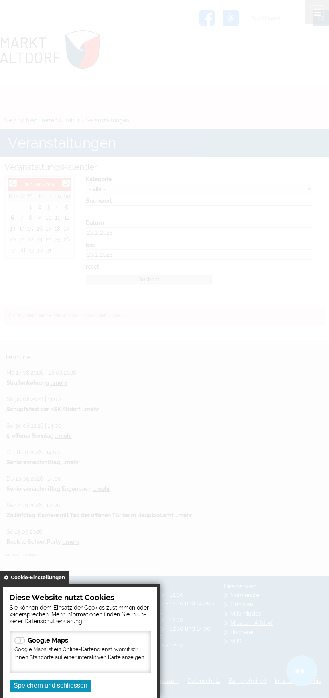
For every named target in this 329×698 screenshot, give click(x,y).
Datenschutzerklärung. (53, 621)
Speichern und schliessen (50, 685)
